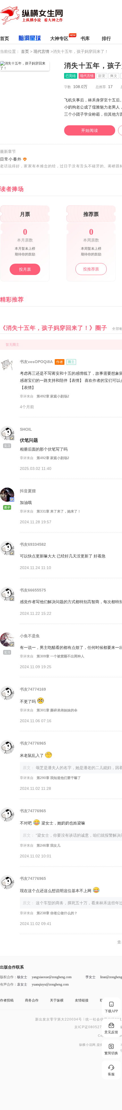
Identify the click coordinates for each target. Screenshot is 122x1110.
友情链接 (82, 1000)
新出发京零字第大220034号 (58, 1019)
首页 (4, 38)
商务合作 (32, 1000)
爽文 (113, 76)
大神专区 (59, 38)
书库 (85, 38)
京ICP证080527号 (90, 1027)
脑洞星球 (29, 39)
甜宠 (102, 76)
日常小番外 (11, 159)
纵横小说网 (87, 1045)
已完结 (71, 76)
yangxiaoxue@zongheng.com (51, 977)
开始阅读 (89, 130)
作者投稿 (7, 1000)
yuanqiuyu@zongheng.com (50, 984)
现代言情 (42, 51)
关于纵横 (57, 1000)
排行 (106, 38)
